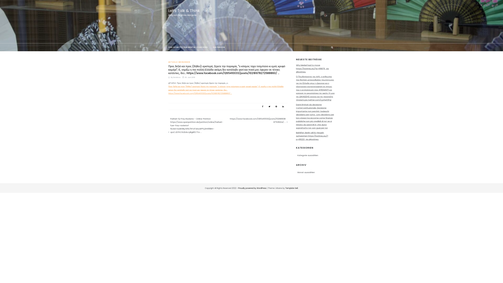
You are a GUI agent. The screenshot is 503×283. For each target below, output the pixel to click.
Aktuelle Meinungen (179, 62)
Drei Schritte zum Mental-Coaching (188, 47)
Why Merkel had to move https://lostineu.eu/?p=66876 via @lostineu (312, 68)
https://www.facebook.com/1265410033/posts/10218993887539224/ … (258, 120)
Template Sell (291, 188)
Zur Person (219, 47)
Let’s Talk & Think (184, 10)
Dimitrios (177, 77)
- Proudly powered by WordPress (252, 188)
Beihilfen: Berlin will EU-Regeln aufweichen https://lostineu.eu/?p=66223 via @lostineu (312, 136)
